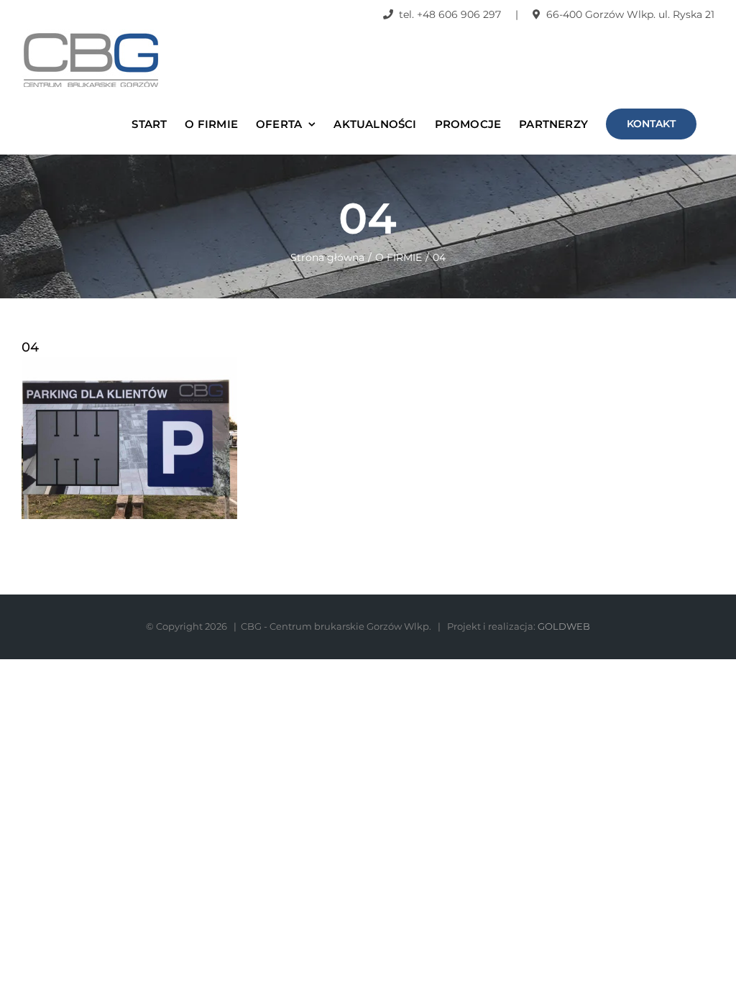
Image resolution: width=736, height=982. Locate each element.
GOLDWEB (564, 626)
